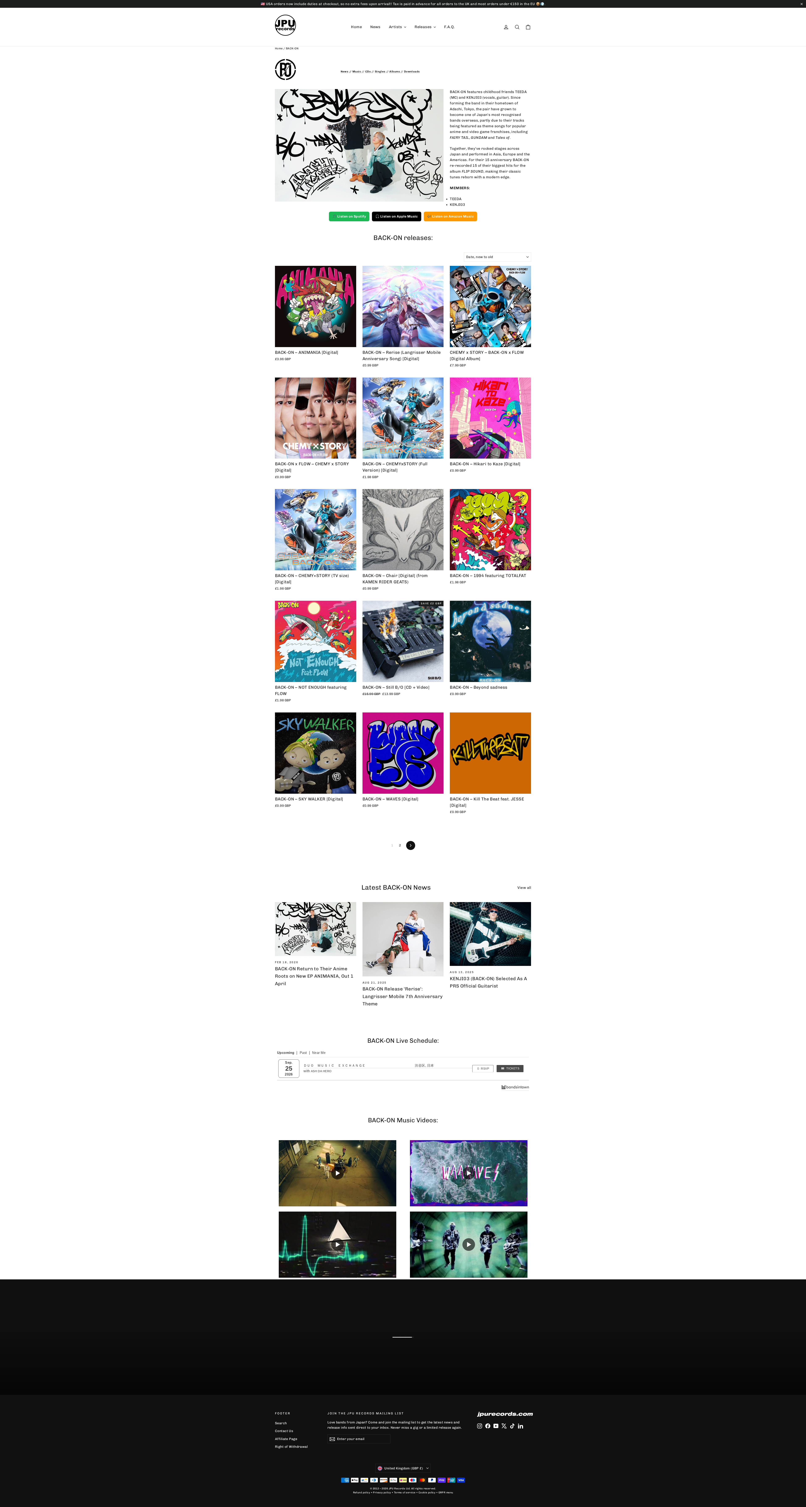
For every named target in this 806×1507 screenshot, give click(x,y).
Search (281, 1423)
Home (356, 27)
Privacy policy (382, 1492)
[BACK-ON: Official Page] (304, 69)
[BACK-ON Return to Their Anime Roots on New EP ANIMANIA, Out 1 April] (315, 929)
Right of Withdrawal (291, 1447)
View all (524, 887)
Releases (424, 27)
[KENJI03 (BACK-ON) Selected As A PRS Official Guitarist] (490, 934)
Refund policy (361, 1492)
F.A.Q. (449, 27)
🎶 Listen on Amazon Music (450, 216)
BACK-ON (292, 48)
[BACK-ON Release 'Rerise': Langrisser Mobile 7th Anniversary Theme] (403, 939)
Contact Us (284, 1431)
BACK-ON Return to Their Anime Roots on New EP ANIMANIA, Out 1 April (314, 976)
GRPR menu (445, 1492)
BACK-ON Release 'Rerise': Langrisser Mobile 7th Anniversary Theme (402, 996)
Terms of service (405, 1492)
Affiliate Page (286, 1439)
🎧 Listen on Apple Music (396, 216)
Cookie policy (427, 1492)
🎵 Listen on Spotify (349, 216)
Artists (396, 27)
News (375, 27)
